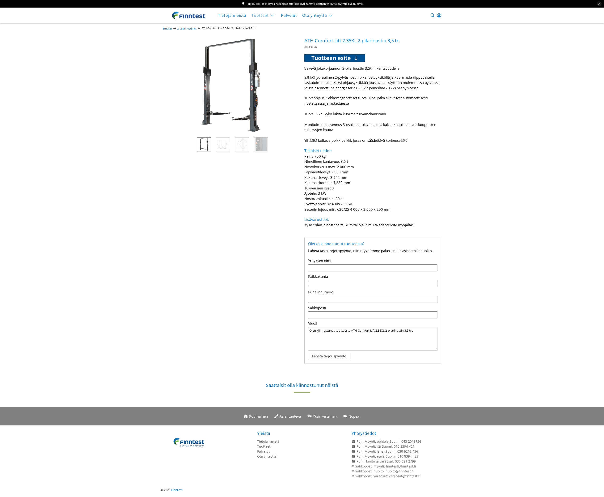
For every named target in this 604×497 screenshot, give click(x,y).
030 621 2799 (405, 461)
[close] (599, 3)
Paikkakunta (318, 276)
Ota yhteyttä (314, 15)
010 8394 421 (404, 446)
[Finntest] (189, 15)
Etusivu (167, 28)
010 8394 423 (408, 456)
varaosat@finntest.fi (404, 476)
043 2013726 (411, 441)
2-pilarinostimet (187, 28)
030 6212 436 (407, 451)
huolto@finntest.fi (400, 471)
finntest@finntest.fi (401, 466)
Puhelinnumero (320, 292)
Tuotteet (260, 15)
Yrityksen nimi (319, 260)
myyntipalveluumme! (350, 3)
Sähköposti (317, 307)
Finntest (177, 490)
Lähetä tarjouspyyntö (329, 356)
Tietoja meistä (232, 15)
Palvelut (289, 15)
